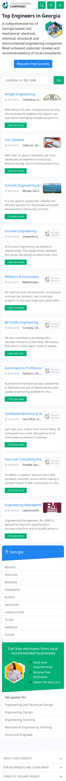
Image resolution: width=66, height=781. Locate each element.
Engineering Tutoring (20, 720)
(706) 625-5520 (16, 171)
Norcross (11, 575)
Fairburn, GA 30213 (35, 373)
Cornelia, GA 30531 (35, 328)
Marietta (11, 582)
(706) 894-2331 (16, 353)
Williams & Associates (22, 276)
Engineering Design (19, 712)
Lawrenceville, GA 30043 (38, 510)
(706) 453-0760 (16, 262)
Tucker (9, 620)
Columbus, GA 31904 (36, 99)
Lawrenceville (14, 612)
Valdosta (11, 627)
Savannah (12, 605)
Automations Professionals (26, 368)
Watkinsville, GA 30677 (37, 282)
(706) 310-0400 (16, 307)
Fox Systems (14, 139)
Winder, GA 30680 (34, 191)
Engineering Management (25, 505)
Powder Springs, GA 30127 (39, 465)
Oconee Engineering (21, 231)
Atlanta (10, 567)
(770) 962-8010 (16, 536)
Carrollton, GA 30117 (36, 419)
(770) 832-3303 (16, 444)
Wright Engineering (20, 94)
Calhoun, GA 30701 (35, 145)
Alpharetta (12, 590)
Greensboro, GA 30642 (37, 236)
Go (59, 80)
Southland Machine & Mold (26, 413)
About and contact (17, 758)
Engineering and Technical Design (29, 705)
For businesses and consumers (26, 767)
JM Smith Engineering (21, 322)
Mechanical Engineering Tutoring (28, 727)
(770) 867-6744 (16, 216)
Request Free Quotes (33, 63)
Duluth (10, 634)
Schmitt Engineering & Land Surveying (34, 185)
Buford (10, 597)
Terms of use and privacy (21, 776)
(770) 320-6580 (16, 399)
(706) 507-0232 (16, 125)
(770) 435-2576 (16, 490)
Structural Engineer (18, 735)
